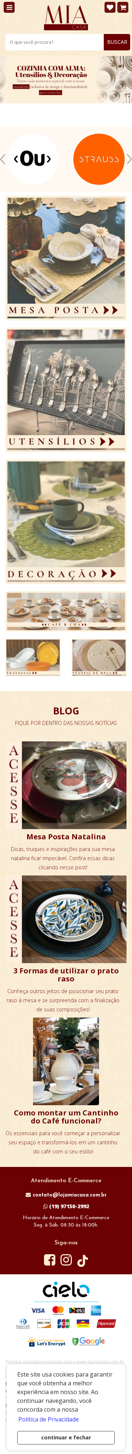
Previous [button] (3, 159)
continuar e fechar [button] (66, 1437)
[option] (33, 159)
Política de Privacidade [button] (48, 1419)
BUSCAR (117, 41)
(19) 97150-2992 (68, 1206)
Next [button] (129, 159)
